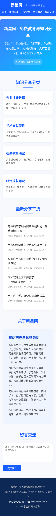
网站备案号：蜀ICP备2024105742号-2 (28, 501)
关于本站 (37, 12)
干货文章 (25, 12)
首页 (4, 12)
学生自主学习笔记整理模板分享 (26, 296)
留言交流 (49, 12)
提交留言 (12, 468)
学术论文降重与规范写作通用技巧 (27, 244)
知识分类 (14, 12)
